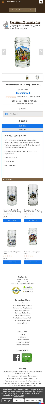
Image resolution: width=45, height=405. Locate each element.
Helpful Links (22, 337)
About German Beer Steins (22, 320)
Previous (4, 52)
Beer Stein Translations (22, 310)
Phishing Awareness (22, 344)
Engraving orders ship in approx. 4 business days (22, 376)
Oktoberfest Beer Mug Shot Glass (11, 253)
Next (41, 52)
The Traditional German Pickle (22, 318)
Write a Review (35, 97)
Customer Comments (22, 339)
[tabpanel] (12, 204)
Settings (6, 400)
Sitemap (22, 334)
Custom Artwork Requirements (22, 308)
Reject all (18, 400)
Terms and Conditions (22, 342)
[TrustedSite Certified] (28, 288)
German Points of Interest (22, 315)
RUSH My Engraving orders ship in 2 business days (22, 378)
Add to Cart (12, 262)
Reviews (22, 130)
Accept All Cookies (33, 400)
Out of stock (12, 220)
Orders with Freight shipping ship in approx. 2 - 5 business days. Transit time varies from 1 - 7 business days (22, 384)
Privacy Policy (18, 396)
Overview (22, 126)
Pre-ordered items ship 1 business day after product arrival (22, 381)
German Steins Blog (22, 303)
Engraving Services (22, 323)
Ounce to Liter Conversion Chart (22, 10)
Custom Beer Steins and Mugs (22, 305)
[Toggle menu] (3, 3)
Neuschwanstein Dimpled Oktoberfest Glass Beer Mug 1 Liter (33, 211)
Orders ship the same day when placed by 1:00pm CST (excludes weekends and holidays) (22, 372)
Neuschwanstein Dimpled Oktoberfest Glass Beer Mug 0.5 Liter (12, 211)
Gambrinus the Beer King (22, 313)
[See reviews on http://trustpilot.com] (26, 358)
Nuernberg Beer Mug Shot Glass (32, 253)
